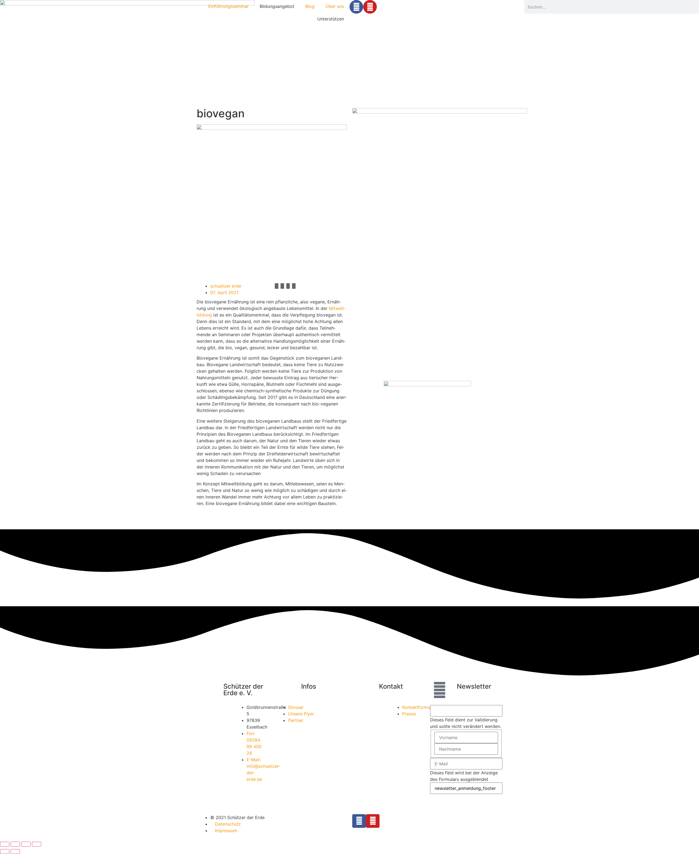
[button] (276, 286)
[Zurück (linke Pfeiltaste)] (4, 851)
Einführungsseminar (228, 6)
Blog (310, 6)
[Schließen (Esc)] (36, 844)
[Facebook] (356, 7)
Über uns (334, 6)
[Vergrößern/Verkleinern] (4, 844)
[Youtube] (370, 7)
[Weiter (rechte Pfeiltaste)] (15, 851)
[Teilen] (26, 844)
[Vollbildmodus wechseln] (15, 844)
